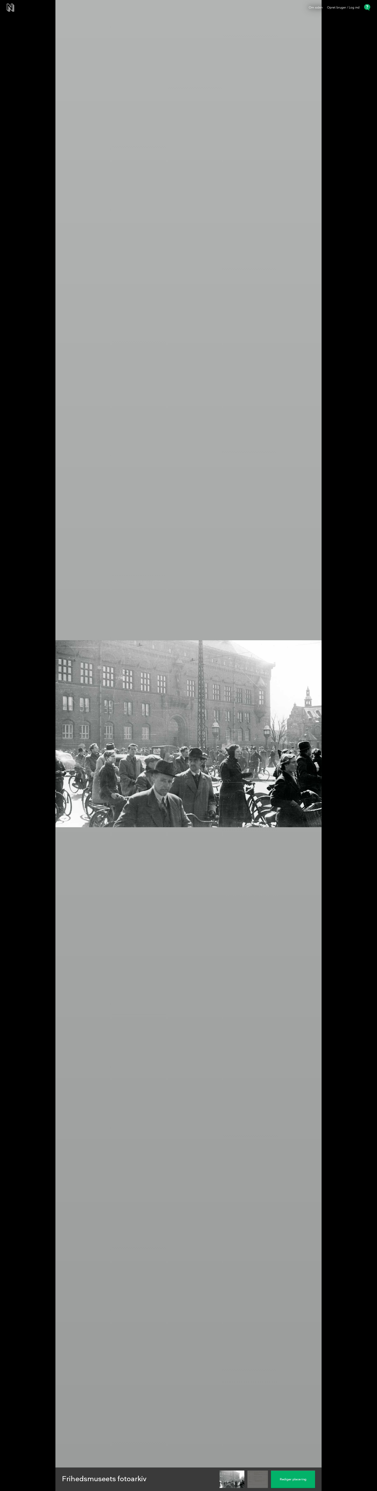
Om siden (316, 7)
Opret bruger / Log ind (343, 7)
